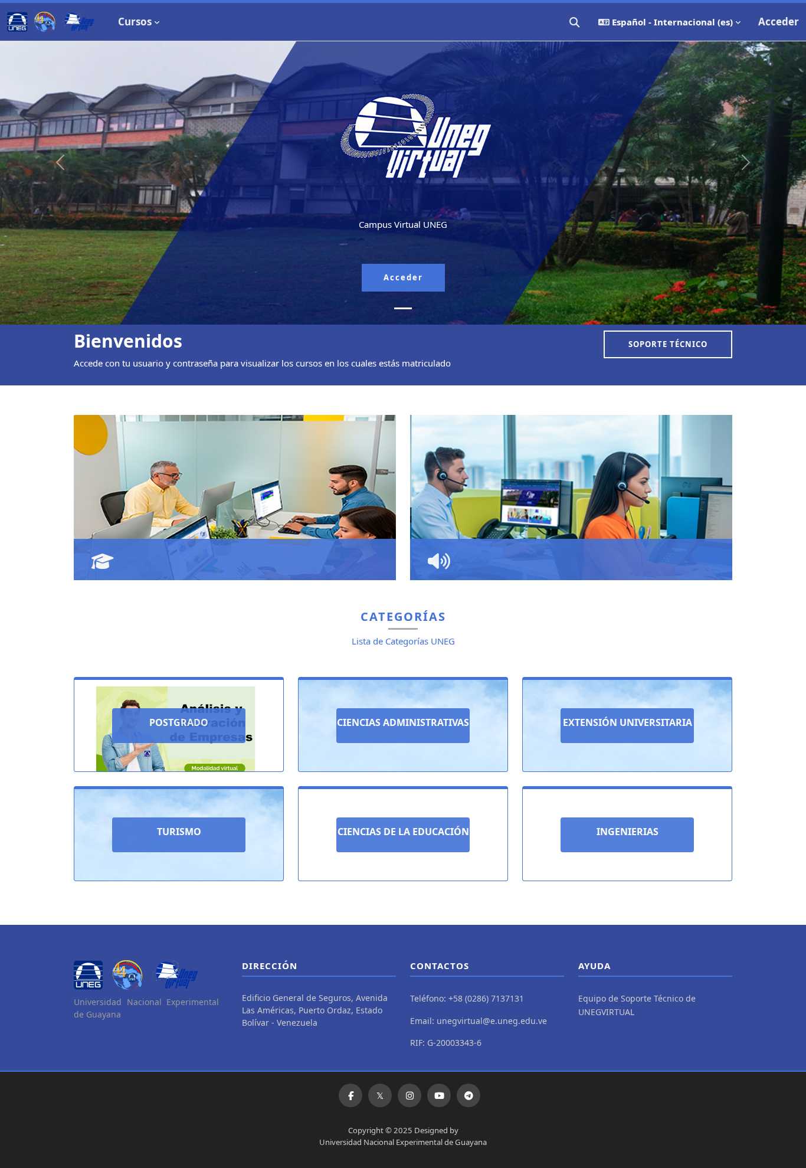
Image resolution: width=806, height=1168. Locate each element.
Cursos (135, 21)
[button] (574, 22)
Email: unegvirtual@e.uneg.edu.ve (478, 1020)
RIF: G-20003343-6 (445, 1042)
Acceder (403, 277)
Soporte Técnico (667, 344)
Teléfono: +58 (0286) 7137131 (467, 998)
